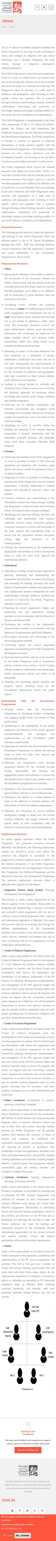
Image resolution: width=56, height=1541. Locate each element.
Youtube (13, 1510)
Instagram (43, 1510)
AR (37, 7)
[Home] (12, 7)
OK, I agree (8, 1535)
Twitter (35, 1510)
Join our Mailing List (28, 1450)
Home (4, 27)
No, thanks (23, 1535)
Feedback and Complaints (28, 1433)
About (12, 27)
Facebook (20, 1510)
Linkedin (28, 1510)
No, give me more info (11, 1528)
